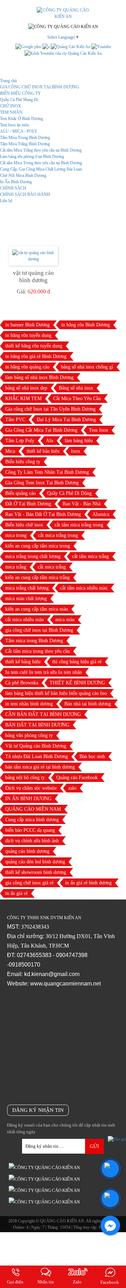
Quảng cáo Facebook (77, 777)
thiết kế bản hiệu (43, 451)
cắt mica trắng (52, 567)
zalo (72, 788)
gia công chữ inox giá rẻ (29, 882)
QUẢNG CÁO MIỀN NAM (33, 809)
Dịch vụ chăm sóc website (31, 788)
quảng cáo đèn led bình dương (35, 861)
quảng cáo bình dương (27, 851)
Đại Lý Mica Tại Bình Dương (66, 419)
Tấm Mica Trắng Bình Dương (25, 143)
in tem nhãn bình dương (29, 703)
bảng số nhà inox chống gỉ (87, 367)
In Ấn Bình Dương (16, 181)
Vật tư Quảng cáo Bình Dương (35, 746)
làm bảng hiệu (79, 440)
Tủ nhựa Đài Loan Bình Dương (36, 756)
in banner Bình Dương (27, 324)
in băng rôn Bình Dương (85, 324)
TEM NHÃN (11, 112)
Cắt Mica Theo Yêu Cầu (77, 398)
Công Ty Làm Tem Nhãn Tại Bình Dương (47, 472)
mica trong (16, 535)
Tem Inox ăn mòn (14, 124)
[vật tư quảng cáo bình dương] (33, 256)
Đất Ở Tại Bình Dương (28, 503)
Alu (49, 440)
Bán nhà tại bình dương (87, 703)
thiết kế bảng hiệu (23, 661)
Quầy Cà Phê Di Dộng (69, 493)
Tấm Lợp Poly (19, 440)
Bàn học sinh (92, 756)
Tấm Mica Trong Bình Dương (25, 137)
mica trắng (15, 567)
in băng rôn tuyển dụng (28, 335)
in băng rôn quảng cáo (27, 367)
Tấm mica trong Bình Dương (34, 640)
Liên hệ (6, 200)
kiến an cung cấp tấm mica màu (36, 609)
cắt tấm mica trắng (90, 556)
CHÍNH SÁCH (13, 188)
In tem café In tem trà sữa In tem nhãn (43, 672)
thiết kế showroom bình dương (35, 872)
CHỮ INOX (10, 106)
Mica (10, 451)
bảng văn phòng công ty (29, 735)
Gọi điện (15, 1281)
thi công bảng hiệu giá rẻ (77, 661)
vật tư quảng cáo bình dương (33, 277)
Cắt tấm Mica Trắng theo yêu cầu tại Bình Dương (41, 150)
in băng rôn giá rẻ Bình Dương (35, 356)
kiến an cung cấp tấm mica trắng (37, 577)
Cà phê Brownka (21, 682)
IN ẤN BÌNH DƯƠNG (28, 798)
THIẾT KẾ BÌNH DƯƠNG (77, 682)
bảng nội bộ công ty (25, 777)
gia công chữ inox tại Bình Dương (39, 630)
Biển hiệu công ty (22, 461)
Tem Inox (98, 430)
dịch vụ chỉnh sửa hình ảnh (32, 840)
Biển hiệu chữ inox (24, 524)
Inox (75, 451)
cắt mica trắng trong (58, 535)
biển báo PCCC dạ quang (30, 830)
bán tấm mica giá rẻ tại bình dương (40, 767)
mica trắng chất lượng (27, 588)
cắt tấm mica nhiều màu (83, 588)
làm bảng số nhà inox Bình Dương (39, 377)
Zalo (77, 1281)
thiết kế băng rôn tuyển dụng (33, 345)
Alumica (100, 514)
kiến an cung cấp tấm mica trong (37, 546)
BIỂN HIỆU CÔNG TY (20, 93)
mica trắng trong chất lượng (33, 556)
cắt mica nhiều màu (24, 619)
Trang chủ (8, 80)
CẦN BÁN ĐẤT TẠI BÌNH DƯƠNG (43, 714)
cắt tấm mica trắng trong (79, 524)
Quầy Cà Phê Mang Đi (19, 99)
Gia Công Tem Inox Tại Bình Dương (42, 482)
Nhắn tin (45, 1281)
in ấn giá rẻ (16, 893)
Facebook (109, 1282)
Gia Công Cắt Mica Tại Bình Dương (41, 430)
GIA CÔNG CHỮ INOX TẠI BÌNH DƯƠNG (39, 87)
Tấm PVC (15, 419)
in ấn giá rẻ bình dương (88, 882)
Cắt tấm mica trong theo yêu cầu (37, 651)
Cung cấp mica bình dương (32, 819)
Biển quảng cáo (20, 493)
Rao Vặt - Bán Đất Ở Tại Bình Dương (43, 514)
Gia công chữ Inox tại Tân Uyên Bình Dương (50, 409)
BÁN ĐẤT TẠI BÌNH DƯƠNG (37, 725)
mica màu (65, 619)
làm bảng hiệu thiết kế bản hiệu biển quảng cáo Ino (56, 693)
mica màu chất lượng (26, 598)
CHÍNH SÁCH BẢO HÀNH (25, 194)
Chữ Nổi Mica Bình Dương (23, 175)
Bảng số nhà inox (76, 388)
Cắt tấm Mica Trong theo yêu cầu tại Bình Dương (41, 162)
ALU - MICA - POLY (18, 131)
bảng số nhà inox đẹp (26, 388)
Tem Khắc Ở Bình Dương (21, 118)
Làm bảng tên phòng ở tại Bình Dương (32, 156)
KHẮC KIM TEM (23, 398)
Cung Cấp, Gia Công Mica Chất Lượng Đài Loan (41, 169)
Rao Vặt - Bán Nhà (81, 503)
